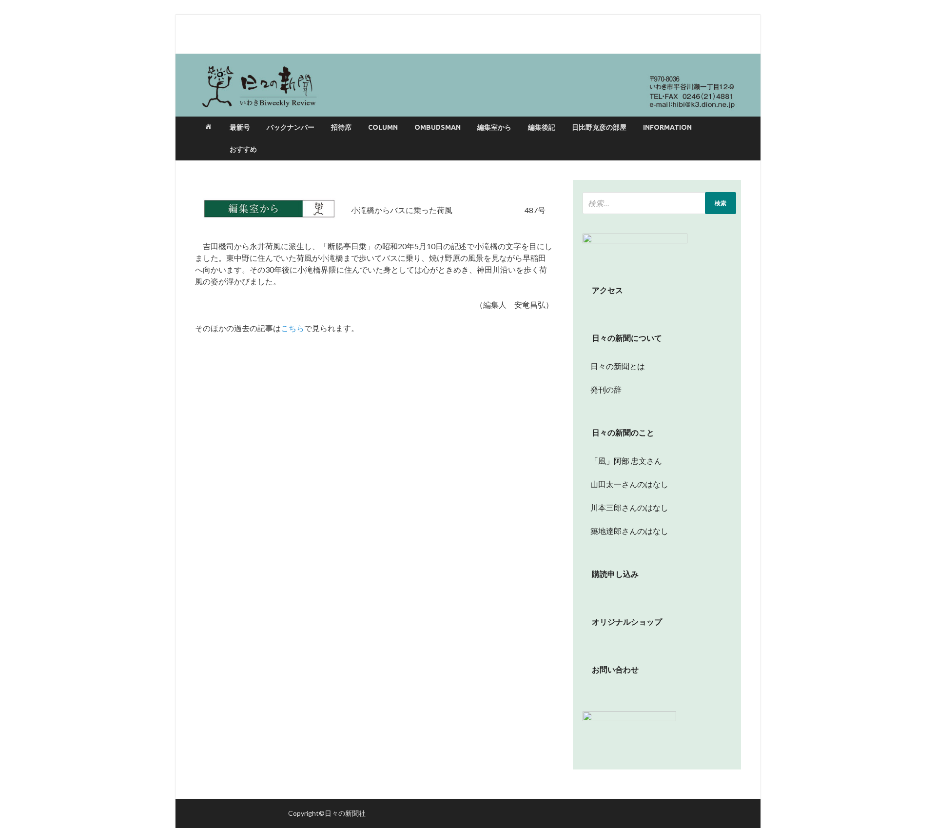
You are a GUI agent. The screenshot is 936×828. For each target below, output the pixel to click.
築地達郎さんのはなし (625, 530)
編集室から (494, 127)
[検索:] (659, 203)
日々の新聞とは (614, 366)
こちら (292, 328)
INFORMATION (667, 127)
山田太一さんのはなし (625, 484)
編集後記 (541, 127)
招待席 (341, 127)
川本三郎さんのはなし (625, 507)
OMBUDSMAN (437, 127)
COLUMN (383, 127)
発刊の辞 (606, 389)
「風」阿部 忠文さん (622, 460)
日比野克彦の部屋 (599, 127)
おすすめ (243, 149)
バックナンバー (290, 127)
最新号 (240, 127)
